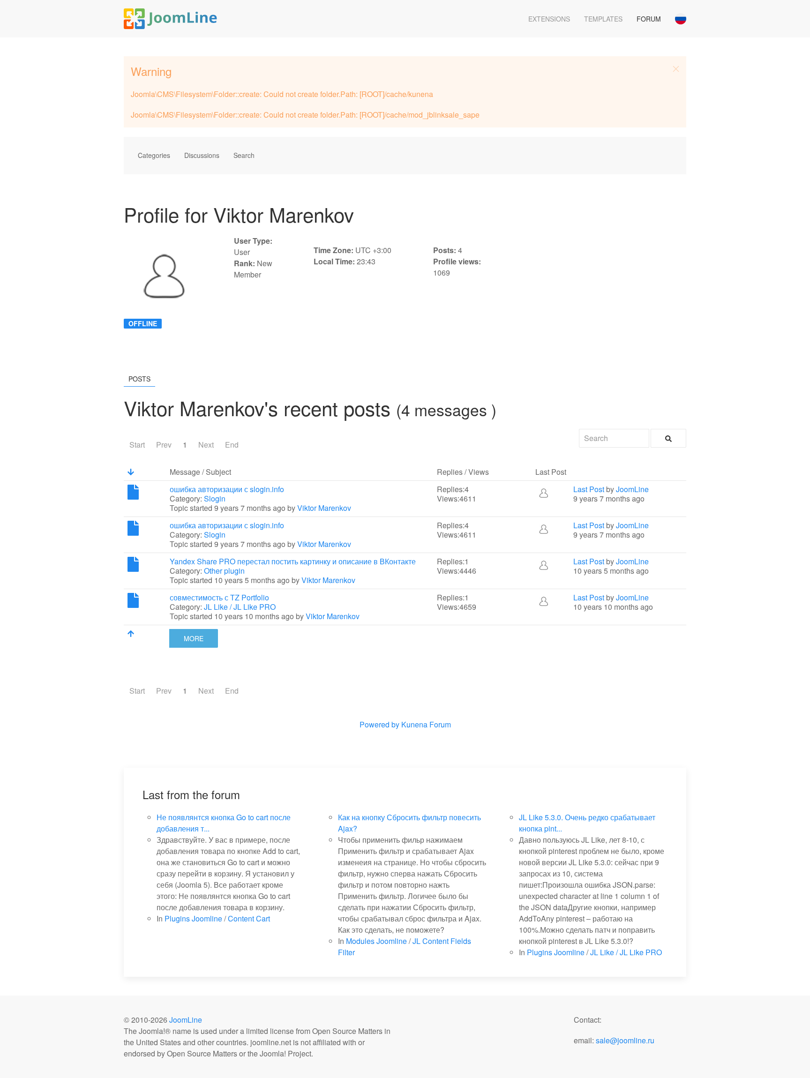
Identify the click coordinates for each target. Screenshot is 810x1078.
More (193, 638)
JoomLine (632, 489)
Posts (139, 378)
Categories (154, 155)
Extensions (549, 18)
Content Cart (249, 918)
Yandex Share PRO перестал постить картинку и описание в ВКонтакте (293, 561)
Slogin (214, 498)
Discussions (201, 155)
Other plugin (224, 570)
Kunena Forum (426, 724)
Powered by (379, 724)
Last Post (588, 489)
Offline (142, 323)
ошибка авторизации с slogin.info (227, 489)
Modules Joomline (376, 941)
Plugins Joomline (193, 918)
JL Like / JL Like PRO (240, 606)
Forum (649, 18)
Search (244, 155)
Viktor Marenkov (324, 507)
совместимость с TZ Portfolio (219, 597)
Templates (603, 18)
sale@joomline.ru (625, 1040)
